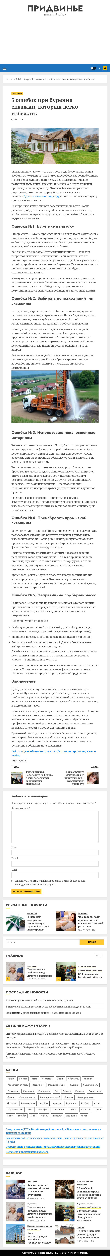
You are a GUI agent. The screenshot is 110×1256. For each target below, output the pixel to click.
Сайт (14, 869)
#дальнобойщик (56, 1085)
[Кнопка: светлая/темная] (93, 68)
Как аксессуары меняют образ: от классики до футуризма (39, 1000)
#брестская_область (17, 1085)
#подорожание (85, 1097)
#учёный (85, 1109)
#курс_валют (94, 1091)
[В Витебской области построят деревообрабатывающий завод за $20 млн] (64, 1189)
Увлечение (32, 1181)
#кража (67, 1091)
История (80, 1227)
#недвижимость (27, 1097)
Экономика (46, 970)
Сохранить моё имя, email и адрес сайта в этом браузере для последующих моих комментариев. (49, 882)
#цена (97, 1109)
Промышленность (85, 1181)
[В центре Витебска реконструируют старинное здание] (64, 1234)
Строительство (84, 970)
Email (14, 858)
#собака (85, 1103)
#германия (38, 1085)
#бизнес (88, 1078)
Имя (13, 847)
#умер (73, 1109)
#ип (56, 1091)
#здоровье (44, 1091)
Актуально (17, 93)
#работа (44, 1103)
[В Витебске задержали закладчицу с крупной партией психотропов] (15, 921)
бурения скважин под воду (41, 196)
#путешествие (28, 1103)
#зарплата (28, 1091)
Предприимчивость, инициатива (93, 966)
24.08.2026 (34, 1221)
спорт (84, 1115)
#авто (34, 1078)
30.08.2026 (34, 1198)
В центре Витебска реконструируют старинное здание (88, 1234)
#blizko (10, 1078)
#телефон (43, 1109)
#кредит (79, 1091)
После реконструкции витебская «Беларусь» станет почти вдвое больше (39, 1241)
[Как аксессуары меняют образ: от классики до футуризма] (15, 1189)
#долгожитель (90, 1085)
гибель (44, 1115)
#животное (12, 1091)
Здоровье (31, 1204)
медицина (71, 1115)
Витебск (22, 1115)
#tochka (23, 1078)
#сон (96, 1103)
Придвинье (55, 8)
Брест (10, 1115)
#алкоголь (47, 1078)
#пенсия (68, 1097)
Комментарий (20, 808)
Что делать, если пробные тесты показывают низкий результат (90, 921)
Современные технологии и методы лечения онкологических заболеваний (53, 1146)
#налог (11, 1097)
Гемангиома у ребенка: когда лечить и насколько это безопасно (43, 1012)
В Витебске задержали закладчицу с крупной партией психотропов (38, 923)
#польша (11, 1103)
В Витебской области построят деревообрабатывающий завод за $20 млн (48, 1006)
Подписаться (105, 68)
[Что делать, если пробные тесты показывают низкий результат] (66, 921)
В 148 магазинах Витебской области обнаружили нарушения (89, 1215)
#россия (57, 1103)
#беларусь (73, 1078)
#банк (60, 1078)
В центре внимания (36, 966)
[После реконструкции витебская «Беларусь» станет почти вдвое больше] (66, 971)
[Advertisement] (55, 40)
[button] (4, 68)
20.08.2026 (84, 1241)
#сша (30, 1109)
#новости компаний (50, 1097)
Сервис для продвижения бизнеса (27, 1151)
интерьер (57, 1115)
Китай (33, 1115)
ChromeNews (66, 1252)
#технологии (58, 1109)
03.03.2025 (18, 120)
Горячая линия (33, 970)
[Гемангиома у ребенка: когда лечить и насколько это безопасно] (15, 1211)
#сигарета (71, 1103)
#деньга (74, 1085)
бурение (22, 760)
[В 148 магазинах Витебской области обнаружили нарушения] (15, 971)
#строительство (15, 1109)
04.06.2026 (85, 930)
